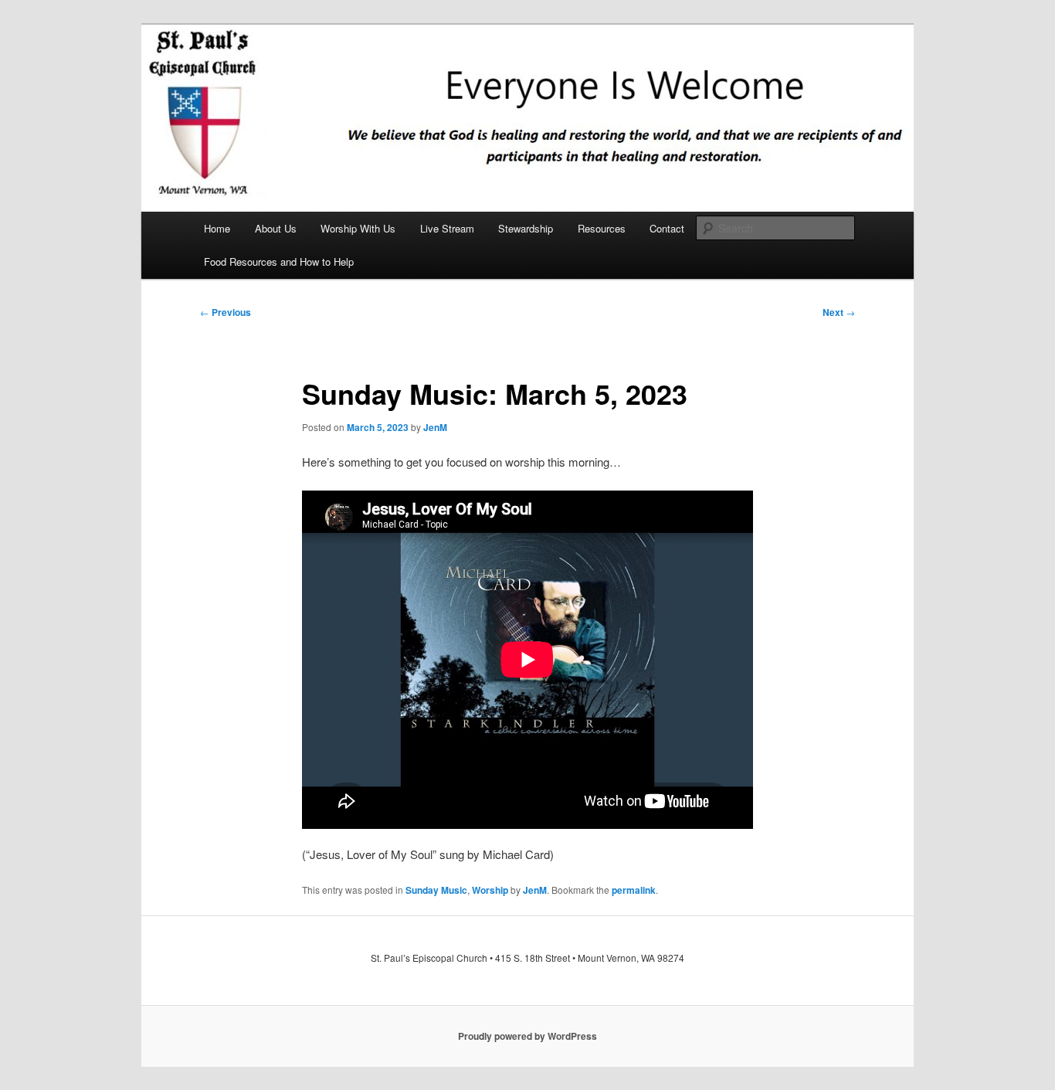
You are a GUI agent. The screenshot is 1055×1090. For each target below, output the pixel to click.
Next (839, 312)
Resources (602, 228)
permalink (634, 890)
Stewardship (525, 228)
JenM (435, 427)
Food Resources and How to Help (279, 261)
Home (217, 228)
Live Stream (447, 228)
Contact (667, 228)
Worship (490, 890)
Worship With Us (358, 228)
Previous (225, 312)
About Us (276, 228)
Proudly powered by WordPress (527, 1036)
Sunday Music (436, 890)
